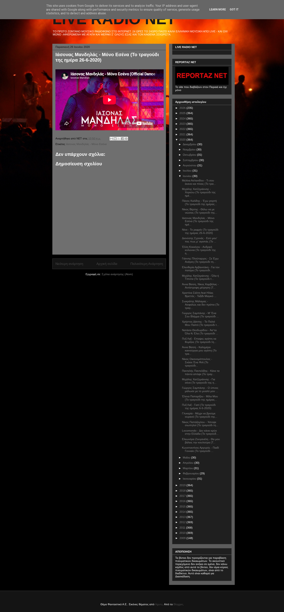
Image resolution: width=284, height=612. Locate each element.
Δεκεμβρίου (190, 144)
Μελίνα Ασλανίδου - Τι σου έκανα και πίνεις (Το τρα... (199, 182)
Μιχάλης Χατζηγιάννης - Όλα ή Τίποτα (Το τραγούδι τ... (200, 277)
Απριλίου (188, 462)
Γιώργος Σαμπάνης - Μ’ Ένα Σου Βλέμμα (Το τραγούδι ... (200, 315)
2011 (182, 527)
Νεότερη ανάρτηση (69, 264)
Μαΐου (187, 457)
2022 (182, 128)
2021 (182, 134)
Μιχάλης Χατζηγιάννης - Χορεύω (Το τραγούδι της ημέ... (199, 192)
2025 (182, 113)
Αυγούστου (190, 165)
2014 (182, 511)
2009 (182, 538)
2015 (182, 506)
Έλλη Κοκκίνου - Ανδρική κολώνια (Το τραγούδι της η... (199, 250)
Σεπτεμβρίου (191, 160)
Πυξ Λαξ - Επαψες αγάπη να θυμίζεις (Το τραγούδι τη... (199, 340)
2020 (182, 139)
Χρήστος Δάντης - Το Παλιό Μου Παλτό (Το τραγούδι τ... (200, 323)
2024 (182, 118)
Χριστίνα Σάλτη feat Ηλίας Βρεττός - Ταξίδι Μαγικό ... (199, 294)
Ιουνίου (187, 176)
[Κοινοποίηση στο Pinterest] (126, 139)
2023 (182, 123)
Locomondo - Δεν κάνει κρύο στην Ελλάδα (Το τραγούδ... (200, 432)
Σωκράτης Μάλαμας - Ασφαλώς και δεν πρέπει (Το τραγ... (200, 304)
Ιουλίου (187, 170)
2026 (182, 107)
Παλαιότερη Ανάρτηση (146, 264)
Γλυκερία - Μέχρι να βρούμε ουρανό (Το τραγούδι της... (199, 415)
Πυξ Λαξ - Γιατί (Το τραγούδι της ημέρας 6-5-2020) (199, 406)
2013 (182, 516)
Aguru (158, 604)
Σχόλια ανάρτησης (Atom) (117, 274)
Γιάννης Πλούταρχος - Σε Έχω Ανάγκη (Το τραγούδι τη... (200, 260)
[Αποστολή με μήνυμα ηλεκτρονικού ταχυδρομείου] (111, 139)
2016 (182, 501)
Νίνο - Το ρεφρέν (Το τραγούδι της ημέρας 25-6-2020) (200, 231)
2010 (182, 532)
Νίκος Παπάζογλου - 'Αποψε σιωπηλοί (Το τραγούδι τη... (200, 424)
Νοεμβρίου (189, 149)
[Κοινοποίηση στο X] (119, 139)
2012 (182, 522)
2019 (182, 485)
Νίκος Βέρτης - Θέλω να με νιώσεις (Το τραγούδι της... (199, 211)
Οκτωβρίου (190, 154)
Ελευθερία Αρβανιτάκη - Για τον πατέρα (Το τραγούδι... (200, 269)
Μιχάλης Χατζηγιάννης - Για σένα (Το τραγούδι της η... (199, 381)
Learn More (217, 9)
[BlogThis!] (115, 139)
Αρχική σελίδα (106, 264)
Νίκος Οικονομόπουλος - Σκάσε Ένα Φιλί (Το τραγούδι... (197, 362)
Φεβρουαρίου (191, 473)
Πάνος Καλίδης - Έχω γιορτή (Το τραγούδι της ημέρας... (199, 202)
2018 (182, 490)
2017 (182, 495)
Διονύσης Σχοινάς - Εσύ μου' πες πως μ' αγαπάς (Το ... (199, 240)
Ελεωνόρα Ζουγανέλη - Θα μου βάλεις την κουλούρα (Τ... (201, 441)
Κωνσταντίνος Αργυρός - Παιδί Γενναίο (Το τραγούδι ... (200, 449)
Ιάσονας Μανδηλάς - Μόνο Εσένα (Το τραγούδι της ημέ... (198, 221)
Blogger (178, 604)
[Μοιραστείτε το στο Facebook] (122, 139)
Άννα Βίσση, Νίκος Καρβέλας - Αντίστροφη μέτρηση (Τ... (200, 286)
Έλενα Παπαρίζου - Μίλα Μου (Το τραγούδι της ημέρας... (200, 398)
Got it (234, 9)
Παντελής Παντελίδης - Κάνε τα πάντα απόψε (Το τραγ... (200, 372)
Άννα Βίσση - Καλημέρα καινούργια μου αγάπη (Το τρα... (199, 350)
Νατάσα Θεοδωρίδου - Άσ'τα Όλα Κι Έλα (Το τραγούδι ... (200, 332)
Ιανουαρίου (190, 478)
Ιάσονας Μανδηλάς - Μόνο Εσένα (86, 144)
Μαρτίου (188, 468)
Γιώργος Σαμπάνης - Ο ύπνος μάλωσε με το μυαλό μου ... (200, 389)
